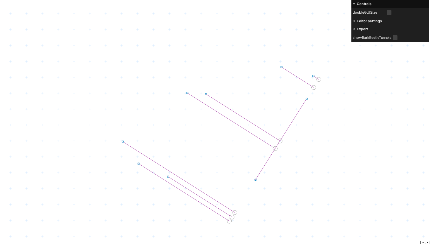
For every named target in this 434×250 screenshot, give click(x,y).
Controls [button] (364, 4)
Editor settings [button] (369, 21)
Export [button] (362, 29)
